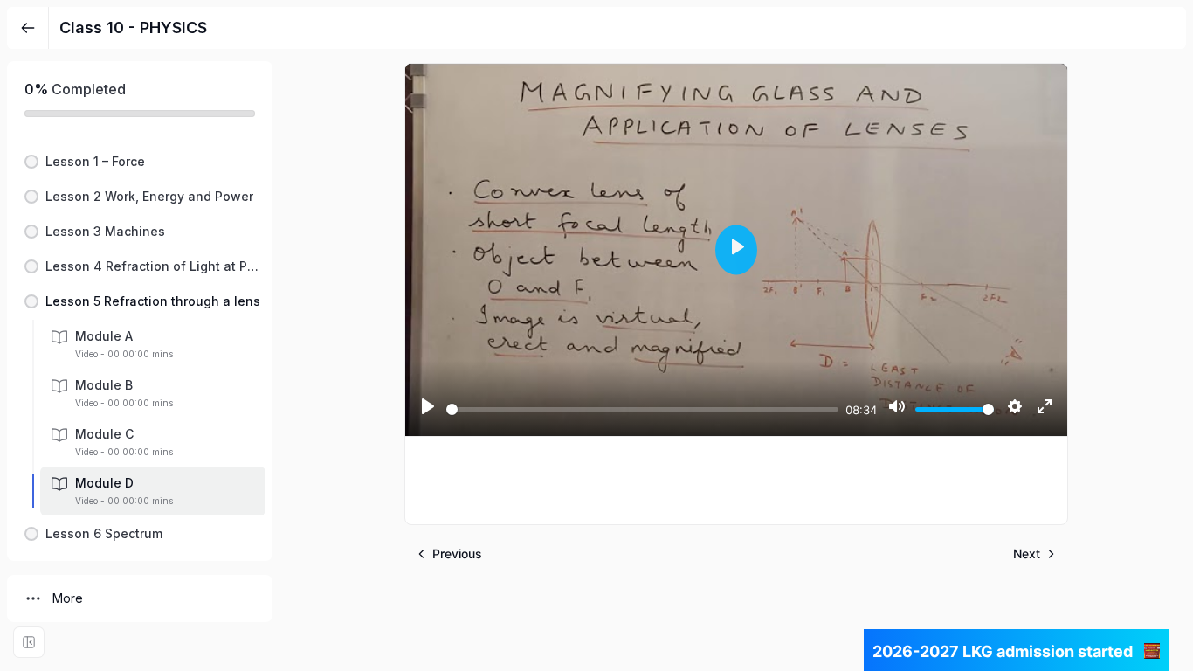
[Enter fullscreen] (29, 642)
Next (1026, 553)
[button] (139, 161)
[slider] (642, 409)
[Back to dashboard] (28, 28)
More (67, 598)
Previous (457, 553)
